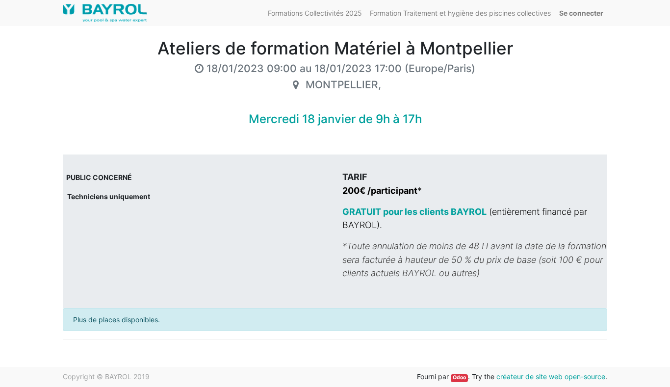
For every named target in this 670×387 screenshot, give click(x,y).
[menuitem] (315, 13)
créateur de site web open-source (550, 376)
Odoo (459, 377)
